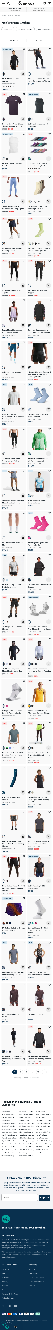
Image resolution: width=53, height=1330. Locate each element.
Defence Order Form (9, 1294)
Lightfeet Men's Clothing (9, 1141)
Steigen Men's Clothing (9, 1129)
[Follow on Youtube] (15, 1306)
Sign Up (44, 1197)
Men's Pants (40, 1129)
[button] (38, 40)
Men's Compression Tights (26, 1135)
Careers (32, 1286)
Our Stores (33, 1273)
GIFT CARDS (38, 9)
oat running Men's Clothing (44, 1132)
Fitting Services (7, 1298)
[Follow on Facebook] (3, 1306)
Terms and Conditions (37, 1320)
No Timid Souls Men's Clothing (26, 1156)
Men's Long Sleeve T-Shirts (9, 1144)
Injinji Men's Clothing (43, 1126)
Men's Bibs (39, 1153)
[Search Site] (8, 3)
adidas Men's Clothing (26, 1138)
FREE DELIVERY (14, 9)
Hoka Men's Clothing (43, 1123)
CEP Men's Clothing (42, 1150)
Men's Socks (8, 29)
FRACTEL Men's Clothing (44, 1147)
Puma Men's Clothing (26, 1144)
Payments (5, 1277)
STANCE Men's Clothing (44, 1111)
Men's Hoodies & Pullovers (26, 1147)
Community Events (36, 1277)
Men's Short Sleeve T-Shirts (9, 1123)
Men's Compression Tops (26, 1153)
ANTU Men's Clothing (26, 1150)
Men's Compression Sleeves (26, 1117)
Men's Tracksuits (41, 1135)
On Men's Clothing (7, 1156)
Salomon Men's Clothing (44, 1117)
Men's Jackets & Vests (9, 1150)
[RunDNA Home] (26, 3)
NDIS (3, 1290)
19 (38, 1072)
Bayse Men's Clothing (43, 1120)
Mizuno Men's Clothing (44, 1141)
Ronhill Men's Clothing (9, 1135)
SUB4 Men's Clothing (25, 29)
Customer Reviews (36, 1282)
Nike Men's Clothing (8, 1126)
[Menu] (3, 3)
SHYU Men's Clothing (26, 1111)
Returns (4, 1286)
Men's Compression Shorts (26, 1141)
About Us (32, 1269)
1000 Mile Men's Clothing (26, 1114)
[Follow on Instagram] (9, 1306)
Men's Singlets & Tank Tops (9, 1138)
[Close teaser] (15, 1327)
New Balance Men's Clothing (26, 1129)
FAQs (3, 1273)
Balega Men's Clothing (26, 1123)
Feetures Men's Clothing (9, 1132)
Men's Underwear (42, 1138)
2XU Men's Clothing (8, 1117)
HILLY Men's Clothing (8, 1147)
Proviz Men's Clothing (43, 1114)
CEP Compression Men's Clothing (26, 1126)
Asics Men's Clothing (8, 1153)
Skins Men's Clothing (26, 1132)
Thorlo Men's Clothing (43, 1144)
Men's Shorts (5, 1120)
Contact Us (5, 1269)
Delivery (4, 1282)
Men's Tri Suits (24, 1120)
